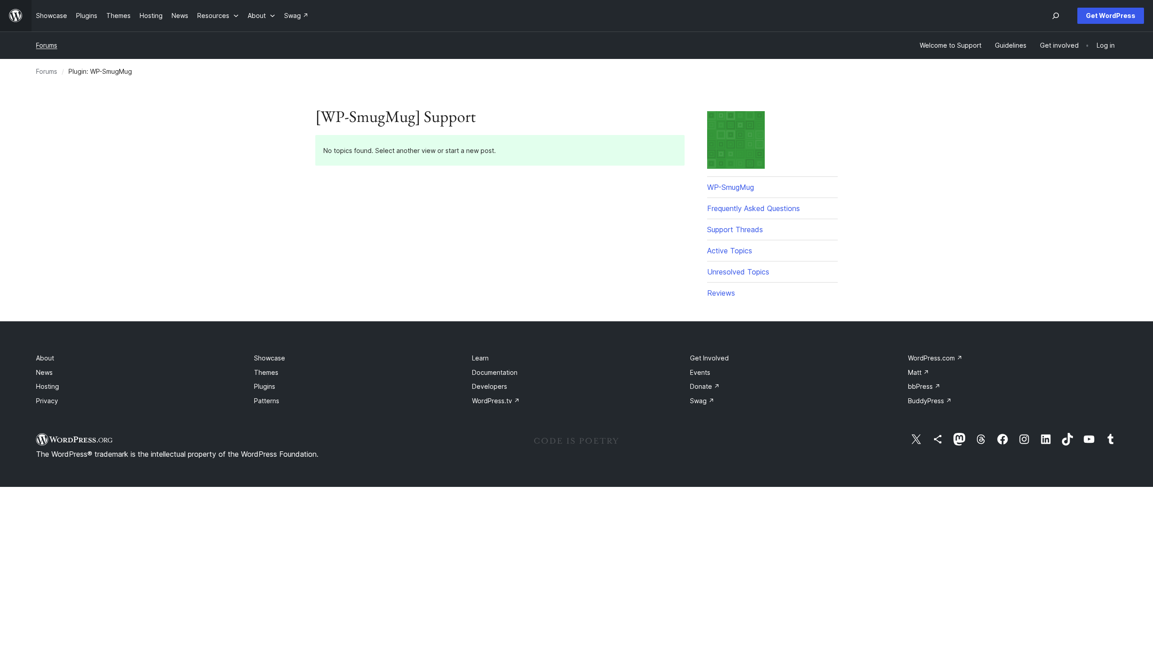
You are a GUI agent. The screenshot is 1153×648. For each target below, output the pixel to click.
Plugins (264, 386)
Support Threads (735, 229)
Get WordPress (1110, 15)
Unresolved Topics (738, 271)
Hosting (47, 386)
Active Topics (729, 250)
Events (700, 372)
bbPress (924, 386)
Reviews (721, 292)
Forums (46, 45)
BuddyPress (930, 401)
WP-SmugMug (730, 187)
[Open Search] (1055, 16)
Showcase (269, 358)
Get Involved (709, 358)
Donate (705, 386)
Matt (918, 372)
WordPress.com (935, 358)
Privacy (47, 401)
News (44, 372)
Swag (702, 401)
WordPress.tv (496, 401)
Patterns (266, 401)
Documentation (494, 372)
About (45, 358)
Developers (489, 386)
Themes (266, 372)
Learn (480, 358)
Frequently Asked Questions (753, 208)
